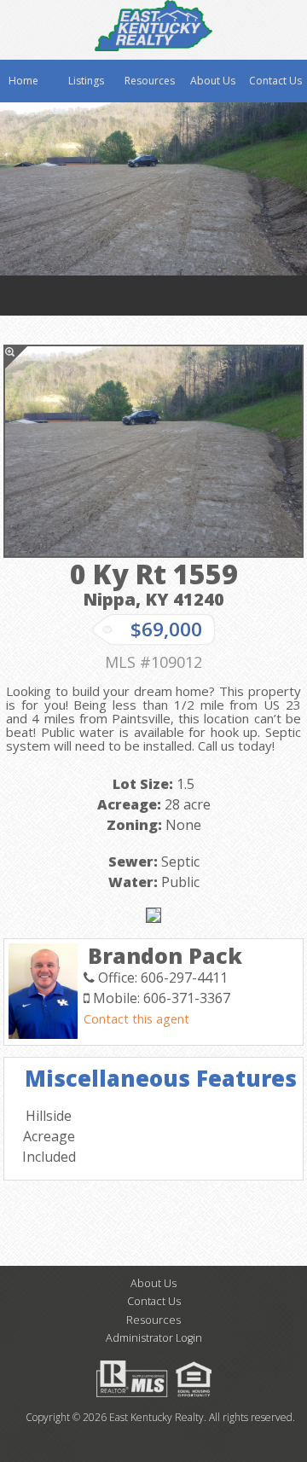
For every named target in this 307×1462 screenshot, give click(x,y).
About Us (212, 80)
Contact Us (275, 80)
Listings (86, 80)
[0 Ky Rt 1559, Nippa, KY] (153, 451)
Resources (150, 80)
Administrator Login (154, 1338)
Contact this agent (136, 1019)
